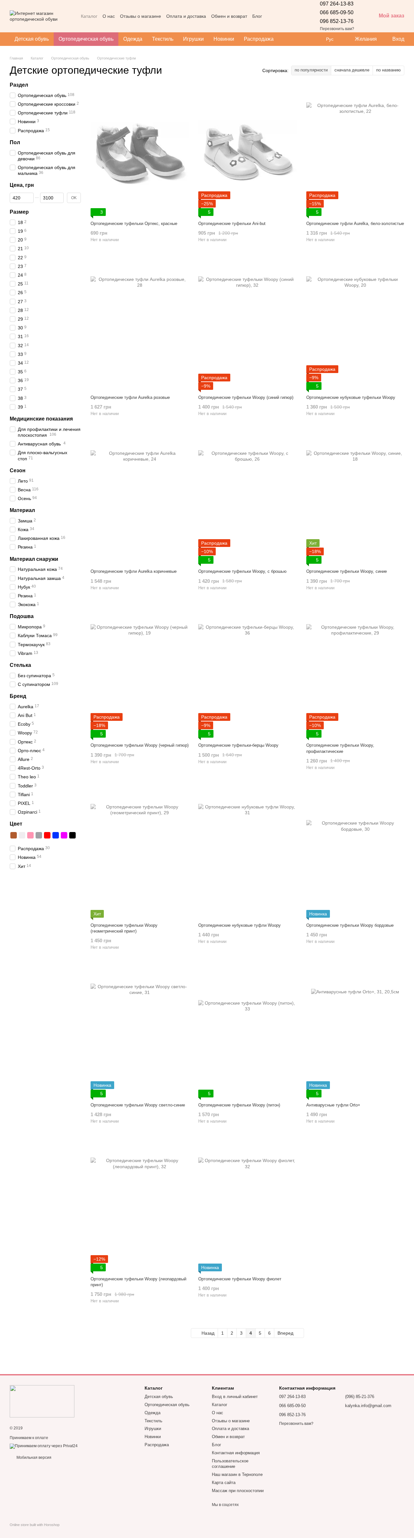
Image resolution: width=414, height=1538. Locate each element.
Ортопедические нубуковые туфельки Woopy (350, 397)
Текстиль (162, 39)
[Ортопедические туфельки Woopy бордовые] (355, 853)
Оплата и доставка (186, 16)
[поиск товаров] (290, 39)
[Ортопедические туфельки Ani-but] (247, 151)
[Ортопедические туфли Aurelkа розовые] (140, 325)
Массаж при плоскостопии (238, 1490)
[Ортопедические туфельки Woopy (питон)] (247, 1032)
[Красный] (47, 835)
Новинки (223, 39)
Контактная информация (236, 1452)
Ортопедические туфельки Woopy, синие (346, 571)
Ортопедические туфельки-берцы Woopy (238, 745)
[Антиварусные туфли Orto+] (355, 1032)
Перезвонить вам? (337, 29)
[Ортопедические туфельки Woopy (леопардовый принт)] (140, 1206)
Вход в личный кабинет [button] (235, 1396)
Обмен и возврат (229, 16)
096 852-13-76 (337, 21)
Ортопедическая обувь (86, 39)
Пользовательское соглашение (230, 1463)
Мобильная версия (33, 1457)
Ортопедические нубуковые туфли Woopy (239, 925)
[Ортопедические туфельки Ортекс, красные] (140, 151)
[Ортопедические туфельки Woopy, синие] (355, 499)
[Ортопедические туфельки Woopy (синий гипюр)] (247, 325)
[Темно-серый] (39, 835)
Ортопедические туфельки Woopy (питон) (239, 1105)
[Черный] (72, 835)
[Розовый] (30, 835)
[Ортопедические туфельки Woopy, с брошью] (247, 499)
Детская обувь (32, 39)
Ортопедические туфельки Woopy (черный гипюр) (140, 745)
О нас (109, 16)
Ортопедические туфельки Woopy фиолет (239, 1278)
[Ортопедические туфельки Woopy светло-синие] (140, 1032)
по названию (388, 70)
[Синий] (56, 835)
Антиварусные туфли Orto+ (333, 1105)
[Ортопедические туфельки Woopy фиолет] (247, 1206)
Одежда (132, 39)
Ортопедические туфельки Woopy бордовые (350, 925)
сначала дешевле (351, 70)
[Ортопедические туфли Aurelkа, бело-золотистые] (355, 151)
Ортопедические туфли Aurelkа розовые (130, 397)
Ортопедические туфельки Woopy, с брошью (242, 571)
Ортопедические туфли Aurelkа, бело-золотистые (355, 223)
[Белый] (22, 835)
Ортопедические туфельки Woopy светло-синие (138, 1105)
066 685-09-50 (337, 12)
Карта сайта (223, 1482)
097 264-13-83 (337, 3)
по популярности (311, 70)
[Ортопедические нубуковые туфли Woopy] (247, 853)
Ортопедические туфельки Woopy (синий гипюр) (245, 397)
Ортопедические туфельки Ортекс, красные (134, 223)
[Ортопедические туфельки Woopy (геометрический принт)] (140, 853)
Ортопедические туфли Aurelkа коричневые (134, 571)
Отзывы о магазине (140, 16)
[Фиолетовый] (64, 835)
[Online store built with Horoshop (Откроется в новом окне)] (35, 1530)
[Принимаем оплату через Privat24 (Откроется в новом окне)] (44, 1446)
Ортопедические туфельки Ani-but (232, 223)
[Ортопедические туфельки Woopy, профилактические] (355, 673)
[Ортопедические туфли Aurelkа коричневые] (140, 499)
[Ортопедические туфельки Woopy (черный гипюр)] (140, 673)
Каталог (89, 16)
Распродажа (259, 39)
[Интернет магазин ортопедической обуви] (42, 1401)
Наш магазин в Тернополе (237, 1474)
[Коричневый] (13, 835)
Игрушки (193, 39)
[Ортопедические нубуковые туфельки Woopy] (355, 325)
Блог (257, 16)
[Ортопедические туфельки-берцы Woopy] (247, 673)
